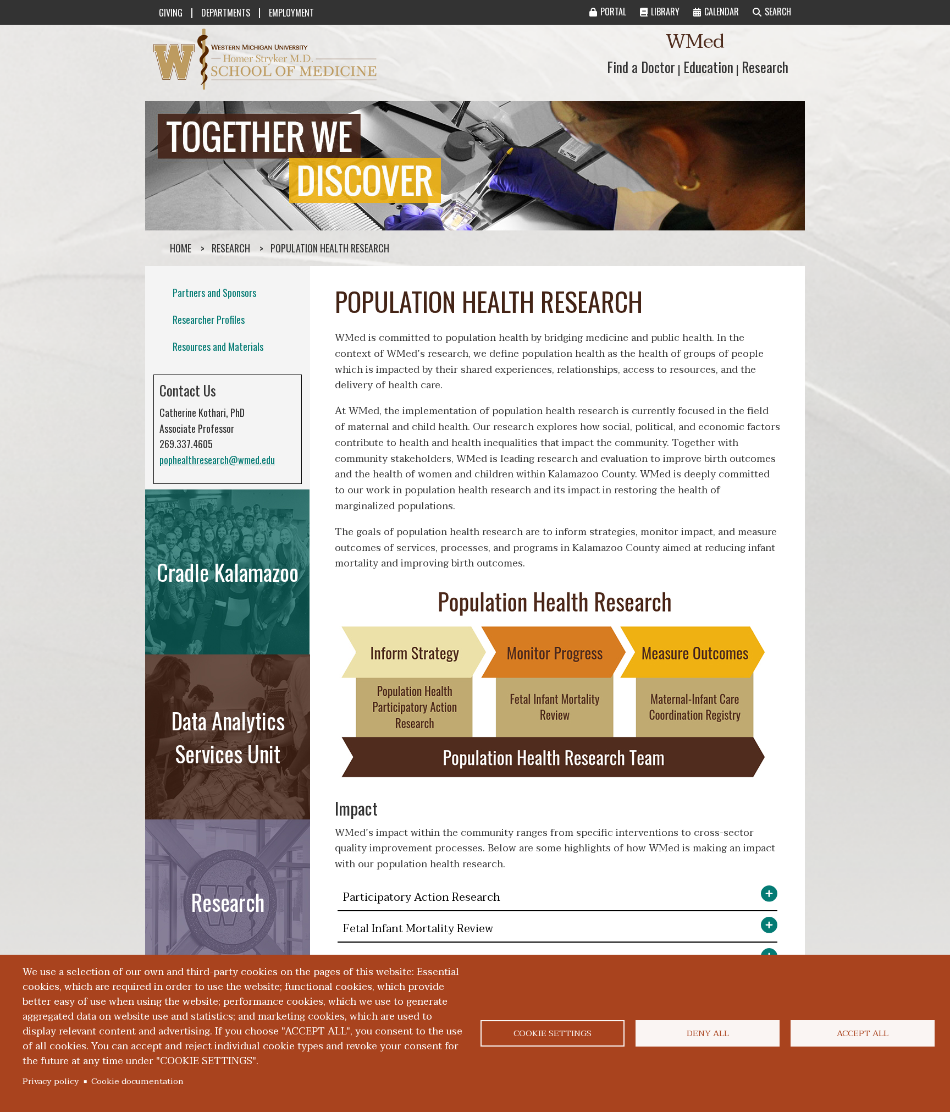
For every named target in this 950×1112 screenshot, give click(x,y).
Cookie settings (552, 1033)
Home (180, 248)
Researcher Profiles (209, 319)
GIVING (171, 12)
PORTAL (613, 11)
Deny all (708, 1033)
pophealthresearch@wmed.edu (217, 460)
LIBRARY (665, 11)
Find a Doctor (641, 67)
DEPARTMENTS (225, 12)
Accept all (862, 1033)
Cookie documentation (137, 1081)
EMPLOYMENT (291, 12)
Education (708, 67)
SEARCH (778, 11)
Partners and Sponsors (214, 292)
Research (765, 67)
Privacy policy (51, 1081)
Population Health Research (329, 248)
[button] (557, 898)
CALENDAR (721, 11)
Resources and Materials (218, 346)
